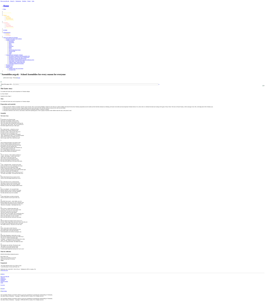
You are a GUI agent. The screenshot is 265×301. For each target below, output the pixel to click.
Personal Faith (12, 51)
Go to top (3, 285)
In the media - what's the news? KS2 (17, 61)
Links (33, 1)
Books (10, 47)
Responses (11, 46)
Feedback (24, 1)
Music (10, 43)
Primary (6, 15)
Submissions (18, 1)
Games (10, 52)
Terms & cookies (4, 281)
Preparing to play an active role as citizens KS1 (19, 57)
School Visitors (9, 67)
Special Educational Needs (14, 50)
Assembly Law (9, 66)
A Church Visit (12, 69)
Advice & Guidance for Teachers (10, 37)
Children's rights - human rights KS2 (17, 62)
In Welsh (5, 30)
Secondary (6, 22)
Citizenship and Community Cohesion (14, 54)
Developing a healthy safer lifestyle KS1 (17, 58)
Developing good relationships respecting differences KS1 (21, 59)
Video (10, 53)
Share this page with (6, 84)
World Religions (9, 19)
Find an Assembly (7, 12)
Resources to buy (10, 64)
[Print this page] (4, 270)
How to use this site (5, 1)
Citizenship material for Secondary (16, 63)
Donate (29, 1)
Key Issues (8, 17)
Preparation (11, 41)
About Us (12, 1)
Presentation (11, 42)
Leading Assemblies (10, 40)
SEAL (10, 48)
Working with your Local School (16, 68)
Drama (10, 45)
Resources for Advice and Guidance (14, 38)
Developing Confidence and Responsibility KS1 (19, 56)
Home (6, 5)
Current (7, 16)
